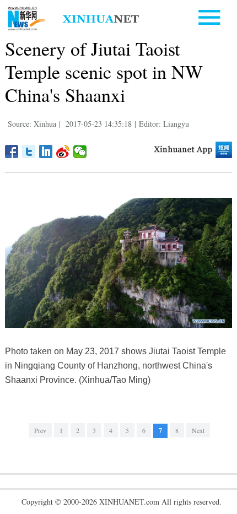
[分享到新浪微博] (63, 151)
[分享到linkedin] (46, 151)
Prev (40, 430)
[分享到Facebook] (12, 151)
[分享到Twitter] (29, 151)
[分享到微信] (80, 151)
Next (198, 430)
